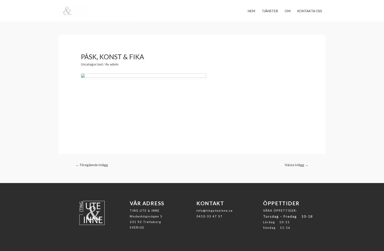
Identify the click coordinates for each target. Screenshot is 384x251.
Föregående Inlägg (92, 165)
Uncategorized (92, 64)
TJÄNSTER (270, 11)
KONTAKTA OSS (309, 11)
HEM (251, 11)
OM (287, 11)
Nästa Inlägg (296, 165)
